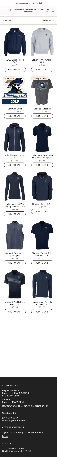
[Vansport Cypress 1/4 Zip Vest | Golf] (14, 235)
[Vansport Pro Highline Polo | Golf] (14, 284)
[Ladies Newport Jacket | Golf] (14, 137)
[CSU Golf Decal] (14, 91)
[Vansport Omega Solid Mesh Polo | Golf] (42, 235)
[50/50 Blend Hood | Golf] (14, 42)
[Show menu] (3, 10)
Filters (8, 20)
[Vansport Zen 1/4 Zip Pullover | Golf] (42, 284)
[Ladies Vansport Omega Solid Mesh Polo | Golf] (42, 137)
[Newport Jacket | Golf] (42, 186)
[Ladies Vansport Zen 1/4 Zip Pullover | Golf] (14, 186)
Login (5, 436)
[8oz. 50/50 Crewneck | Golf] (42, 42)
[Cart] (53, 10)
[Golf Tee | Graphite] (42, 91)
